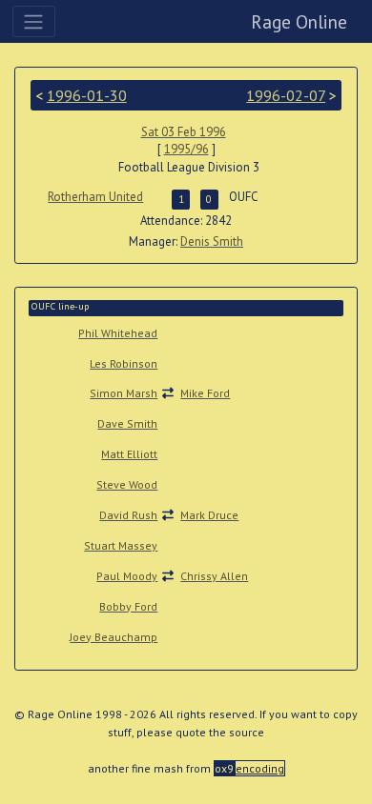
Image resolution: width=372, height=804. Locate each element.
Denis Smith (211, 241)
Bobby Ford (128, 606)
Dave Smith (127, 423)
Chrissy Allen (214, 576)
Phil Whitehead (117, 333)
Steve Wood (126, 484)
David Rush (128, 515)
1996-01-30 (87, 95)
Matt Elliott (129, 454)
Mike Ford (205, 393)
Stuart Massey (120, 545)
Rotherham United (95, 197)
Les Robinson (123, 363)
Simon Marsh (123, 393)
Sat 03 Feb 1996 (183, 132)
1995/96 (186, 149)
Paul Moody (126, 576)
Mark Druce (209, 515)
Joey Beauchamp (113, 637)
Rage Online (299, 21)
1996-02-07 (285, 95)
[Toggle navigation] (33, 21)
